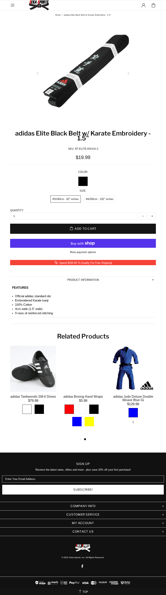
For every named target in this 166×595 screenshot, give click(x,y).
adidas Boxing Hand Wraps (83, 396)
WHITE (27, 409)
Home (58, 15)
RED (69, 409)
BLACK (83, 181)
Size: (83, 190)
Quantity (16, 210)
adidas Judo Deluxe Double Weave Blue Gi (133, 398)
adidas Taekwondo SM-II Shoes (33, 396)
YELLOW (89, 421)
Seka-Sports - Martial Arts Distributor (39, 5)
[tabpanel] (33, 385)
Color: (83, 171)
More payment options (83, 252)
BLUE (77, 421)
